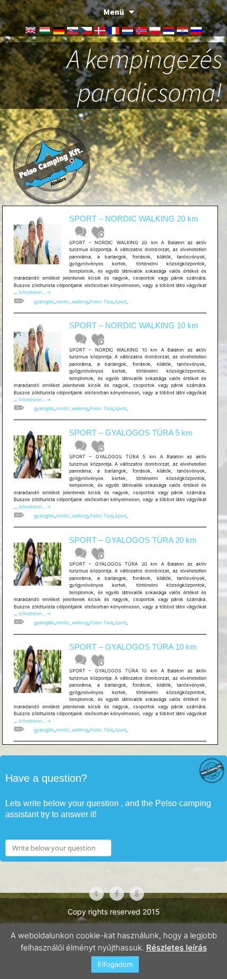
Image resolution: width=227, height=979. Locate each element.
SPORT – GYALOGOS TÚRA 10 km (133, 646)
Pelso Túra (101, 301)
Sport (120, 301)
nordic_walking (72, 301)
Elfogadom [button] (115, 964)
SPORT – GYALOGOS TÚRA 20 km (133, 539)
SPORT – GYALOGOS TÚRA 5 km (131, 432)
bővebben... (35, 292)
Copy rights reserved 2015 (114, 911)
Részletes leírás (176, 948)
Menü (113, 11)
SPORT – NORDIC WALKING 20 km (133, 218)
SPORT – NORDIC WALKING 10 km (133, 325)
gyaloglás (44, 301)
